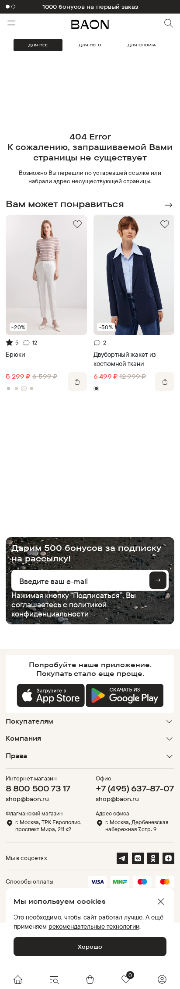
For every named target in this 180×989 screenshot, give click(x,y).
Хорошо (90, 946)
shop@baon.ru (27, 799)
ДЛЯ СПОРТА (142, 44)
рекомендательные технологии (93, 926)
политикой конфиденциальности (59, 608)
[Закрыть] (160, 901)
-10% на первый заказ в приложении (90, 6)
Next (168, 205)
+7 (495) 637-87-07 (135, 788)
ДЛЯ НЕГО (90, 44)
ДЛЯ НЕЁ (38, 44)
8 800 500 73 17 (38, 788)
